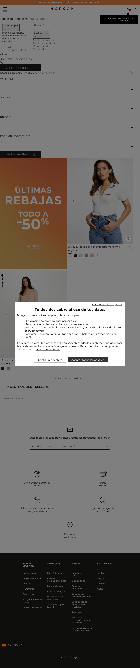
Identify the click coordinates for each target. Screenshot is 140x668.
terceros (68, 315)
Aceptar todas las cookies (87, 360)
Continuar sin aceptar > (107, 304)
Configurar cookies (50, 360)
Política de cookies (48, 349)
